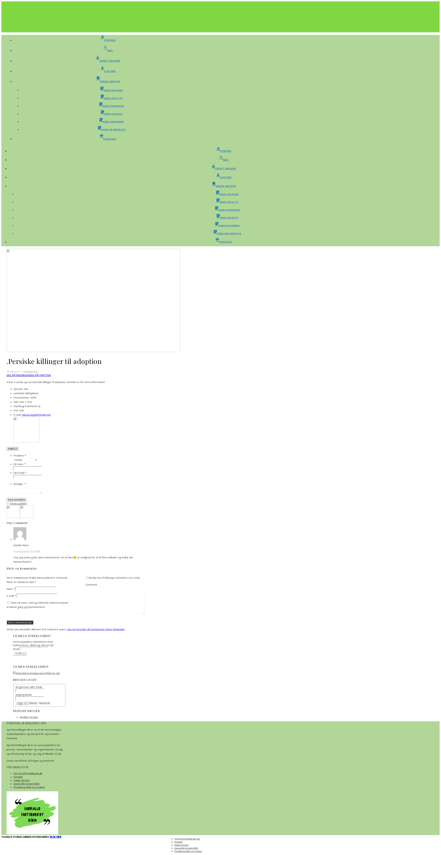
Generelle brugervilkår (26, 783)
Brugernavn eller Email (29, 687)
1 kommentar (30, 371)
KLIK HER (55, 836)
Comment (91, 584)
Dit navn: (19, 464)
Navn (11, 589)
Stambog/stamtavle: (25, 406)
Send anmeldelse (16, 499)
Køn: (16, 401)
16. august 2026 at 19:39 (24, 551)
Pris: (16, 410)
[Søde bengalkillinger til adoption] (13, 517)
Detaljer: (19, 484)
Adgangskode (24, 694)
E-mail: (17, 414)
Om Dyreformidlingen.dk (27, 773)
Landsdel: (19, 393)
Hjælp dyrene (21, 780)
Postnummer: (21, 397)
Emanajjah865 (18, 503)
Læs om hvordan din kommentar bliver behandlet (96, 629)
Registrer (44, 702)
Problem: (19, 455)
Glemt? (33, 702)
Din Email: (20, 472)
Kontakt (18, 776)
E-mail (11, 595)
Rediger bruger (29, 717)
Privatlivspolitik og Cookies (29, 787)
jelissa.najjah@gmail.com (36, 414)
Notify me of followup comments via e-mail (114, 577)
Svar (37, 551)
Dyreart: (18, 389)
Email (16, 649)
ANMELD (12, 449)
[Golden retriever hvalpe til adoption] (26, 517)
